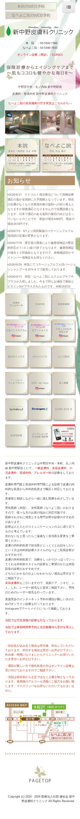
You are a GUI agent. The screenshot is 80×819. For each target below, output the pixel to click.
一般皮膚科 (42, 468)
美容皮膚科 (59, 468)
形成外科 (25, 473)
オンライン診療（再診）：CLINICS (41, 55)
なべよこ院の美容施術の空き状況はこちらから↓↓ (40, 103)
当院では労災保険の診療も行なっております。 (35, 620)
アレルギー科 (42, 473)
